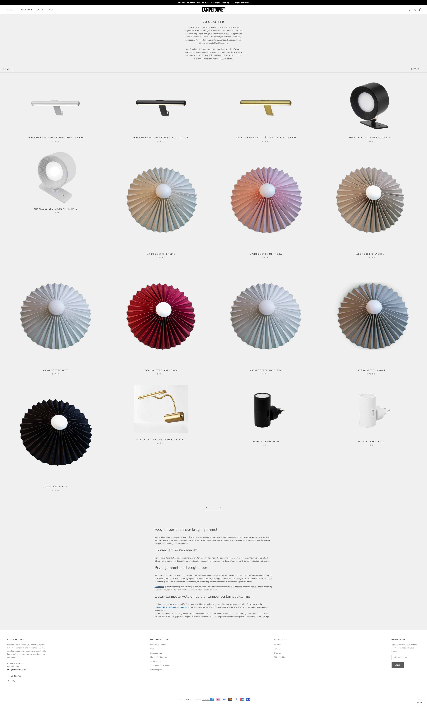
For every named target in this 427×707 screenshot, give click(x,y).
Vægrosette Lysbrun (371, 253)
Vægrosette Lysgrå (371, 370)
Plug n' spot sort (266, 441)
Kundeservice (156, 653)
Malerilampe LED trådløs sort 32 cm (161, 137)
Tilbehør (277, 653)
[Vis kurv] (420, 9)
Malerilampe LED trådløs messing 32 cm (266, 137)
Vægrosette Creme (161, 253)
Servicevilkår (155, 661)
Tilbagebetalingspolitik (160, 665)
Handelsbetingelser (158, 657)
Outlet (41, 9)
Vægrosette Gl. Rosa (266, 253)
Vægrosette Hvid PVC (266, 370)
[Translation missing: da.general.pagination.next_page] (220, 507)
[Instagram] (14, 681)
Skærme (277, 644)
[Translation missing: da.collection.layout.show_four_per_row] (8, 69)
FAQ (51, 9)
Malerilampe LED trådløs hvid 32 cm (55, 137)
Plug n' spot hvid (371, 441)
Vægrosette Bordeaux (161, 370)
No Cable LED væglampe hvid (56, 208)
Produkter (25, 9)
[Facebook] (8, 681)
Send (398, 665)
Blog (152, 649)
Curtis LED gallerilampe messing (161, 439)
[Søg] (415, 10)
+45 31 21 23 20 (14, 676)
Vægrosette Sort (56, 486)
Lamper (277, 649)
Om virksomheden (158, 644)
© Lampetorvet (184, 700)
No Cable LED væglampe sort (371, 137)
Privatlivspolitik (156, 669)
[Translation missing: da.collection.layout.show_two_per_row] (4, 69)
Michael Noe (206, 700)
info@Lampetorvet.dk (16, 669)
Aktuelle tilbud (280, 657)
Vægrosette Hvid (56, 370)
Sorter (415, 69)
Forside (10, 9)
